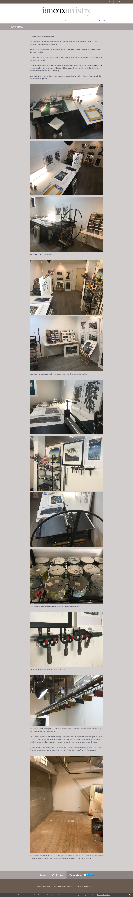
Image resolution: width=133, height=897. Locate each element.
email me (98, 65)
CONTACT (118, 1)
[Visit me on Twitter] (53, 875)
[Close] (129, 895)
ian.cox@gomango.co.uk (65, 886)
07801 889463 (46, 886)
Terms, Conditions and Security (84, 886)
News (66, 21)
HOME (110, 1)
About (29, 21)
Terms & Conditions (103, 895)
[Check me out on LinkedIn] (61, 875)
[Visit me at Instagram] (57, 875)
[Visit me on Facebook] (49, 875)
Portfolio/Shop (103, 21)
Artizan (32, 57)
